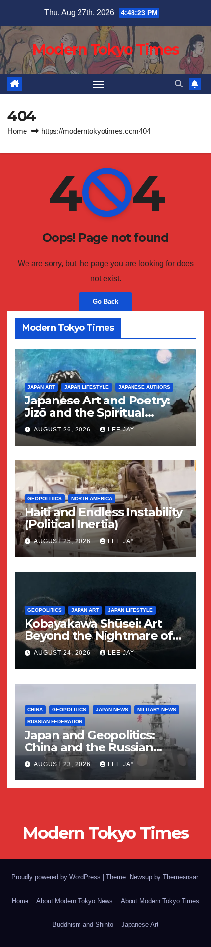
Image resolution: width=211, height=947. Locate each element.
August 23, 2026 (63, 764)
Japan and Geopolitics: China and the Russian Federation (90, 747)
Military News (156, 709)
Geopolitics (44, 498)
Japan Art (41, 387)
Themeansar (180, 877)
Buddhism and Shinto (83, 924)
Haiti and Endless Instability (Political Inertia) (103, 518)
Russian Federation (54, 721)
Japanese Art (139, 924)
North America (91, 498)
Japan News (112, 709)
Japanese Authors (144, 387)
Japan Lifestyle (86, 387)
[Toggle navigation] (98, 84)
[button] (179, 84)
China (35, 709)
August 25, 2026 (63, 541)
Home (17, 131)
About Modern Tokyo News (74, 901)
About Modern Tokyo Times (160, 901)
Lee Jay (121, 429)
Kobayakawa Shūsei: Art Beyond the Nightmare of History (98, 635)
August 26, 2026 (63, 429)
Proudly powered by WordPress (57, 877)
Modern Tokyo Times (105, 49)
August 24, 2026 (63, 652)
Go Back (105, 301)
